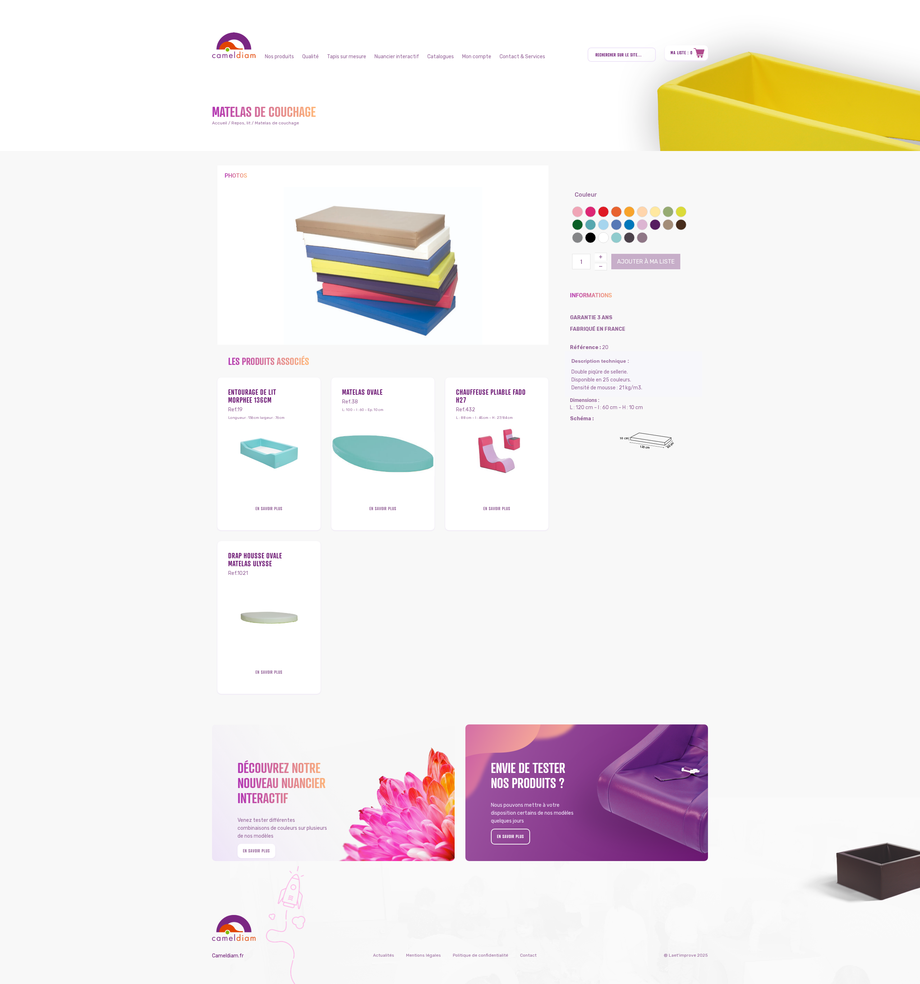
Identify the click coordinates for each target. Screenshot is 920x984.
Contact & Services (522, 57)
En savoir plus (269, 508)
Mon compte (476, 57)
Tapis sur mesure (346, 57)
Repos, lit (240, 122)
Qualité (310, 57)
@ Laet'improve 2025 (686, 955)
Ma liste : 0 (682, 52)
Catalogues (440, 57)
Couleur (586, 194)
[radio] (577, 211)
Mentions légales (423, 955)
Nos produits (279, 57)
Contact (528, 955)
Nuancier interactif (396, 57)
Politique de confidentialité (480, 955)
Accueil (219, 122)
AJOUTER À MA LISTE (646, 261)
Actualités (383, 955)
